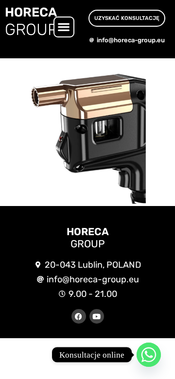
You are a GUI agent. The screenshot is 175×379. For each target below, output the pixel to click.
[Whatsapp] (149, 355)
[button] (63, 27)
